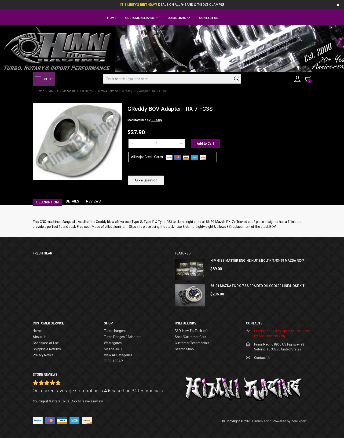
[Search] (236, 79)
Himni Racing (261, 421)
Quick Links (177, 18)
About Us (39, 337)
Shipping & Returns (47, 349)
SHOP (48, 79)
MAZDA (53, 91)
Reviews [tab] (93, 201)
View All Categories (118, 355)
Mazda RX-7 (113, 349)
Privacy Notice (43, 355)
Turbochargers (115, 331)
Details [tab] (72, 201)
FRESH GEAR (113, 361)
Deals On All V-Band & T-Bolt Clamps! (191, 5)
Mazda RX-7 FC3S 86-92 (77, 91)
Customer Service (139, 18)
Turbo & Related (108, 91)
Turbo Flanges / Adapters (122, 337)
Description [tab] (47, 202)
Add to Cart (205, 143)
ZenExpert (299, 421)
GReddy (156, 120)
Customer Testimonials (192, 343)
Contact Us (208, 18)
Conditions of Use (46, 343)
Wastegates (113, 343)
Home (111, 18)
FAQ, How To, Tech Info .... (193, 331)
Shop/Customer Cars (190, 337)
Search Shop (184, 349)
